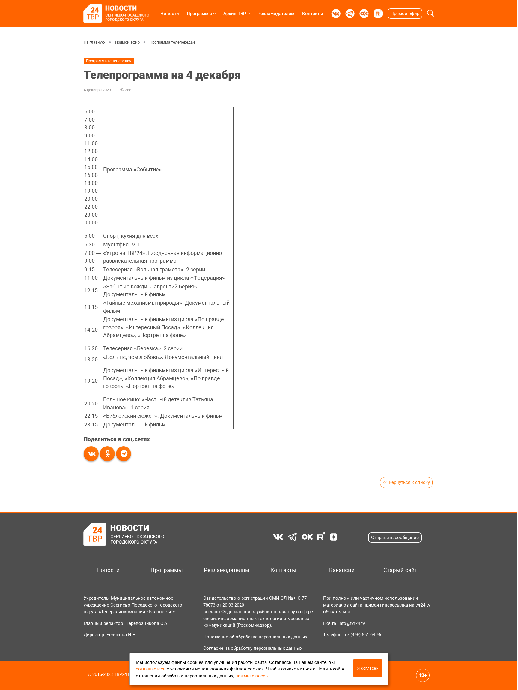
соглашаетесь (150, 669)
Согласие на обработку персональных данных (252, 648)
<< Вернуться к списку (406, 482)
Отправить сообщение (395, 537)
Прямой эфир (405, 13)
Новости (169, 13)
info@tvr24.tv (351, 623)
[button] (430, 13)
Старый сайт (400, 570)
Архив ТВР (234, 13)
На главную (94, 42)
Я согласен (367, 668)
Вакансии (342, 570)
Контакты (312, 13)
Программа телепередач (172, 42)
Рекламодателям (276, 13)
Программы (199, 13)
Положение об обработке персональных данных (255, 637)
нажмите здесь (251, 676)
